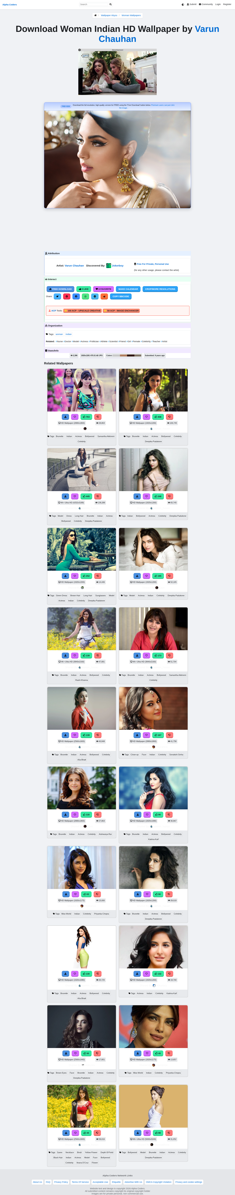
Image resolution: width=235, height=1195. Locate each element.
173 (159, 655)
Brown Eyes (61, 1073)
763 (87, 417)
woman (59, 334)
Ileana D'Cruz (82, 1163)
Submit (192, 4)
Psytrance (162, 746)
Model (76, 341)
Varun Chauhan (74, 265)
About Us (37, 1182)
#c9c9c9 (116, 355)
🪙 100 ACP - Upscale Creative (82, 310)
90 (159, 814)
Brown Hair (75, 596)
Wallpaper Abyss (109, 15)
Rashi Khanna (81, 680)
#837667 (137, 355)
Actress (84, 341)
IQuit (90, 428)
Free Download (61, 289)
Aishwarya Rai (105, 834)
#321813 (130, 355)
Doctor (67, 341)
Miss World (66, 914)
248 (159, 496)
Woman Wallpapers (131, 15)
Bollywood (89, 436)
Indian (69, 334)
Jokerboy (117, 265)
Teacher (156, 341)
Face (144, 755)
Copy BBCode (121, 296)
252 (87, 576)
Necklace (70, 1152)
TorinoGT (90, 587)
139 (87, 655)
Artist (164, 341)
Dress (69, 516)
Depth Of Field (107, 1152)
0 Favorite (104, 289)
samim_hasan (161, 428)
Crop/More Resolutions (160, 289)
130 (87, 974)
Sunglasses (100, 596)
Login (218, 4)
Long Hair (79, 516)
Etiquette (116, 1182)
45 (159, 1053)
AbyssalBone (161, 1144)
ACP (53, 310)
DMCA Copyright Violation (158, 1182)
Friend (122, 341)
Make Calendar (128, 289)
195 (159, 576)
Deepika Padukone (153, 441)
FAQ (48, 1182)
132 (159, 974)
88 (159, 1133)
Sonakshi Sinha (176, 755)
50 (87, 1053)
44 (87, 1133)
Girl (129, 341)
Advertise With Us (133, 1182)
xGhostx (90, 1065)
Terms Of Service (80, 1182)
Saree (59, 1152)
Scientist (113, 341)
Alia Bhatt (81, 760)
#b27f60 (123, 355)
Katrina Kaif (153, 839)
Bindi (79, 1152)
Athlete (103, 341)
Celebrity (146, 341)
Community (207, 4)
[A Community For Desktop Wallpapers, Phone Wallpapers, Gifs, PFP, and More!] (95, 15)
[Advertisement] (117, 229)
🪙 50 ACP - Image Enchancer (121, 310)
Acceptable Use (100, 1182)
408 (159, 417)
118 (87, 814)
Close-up (135, 755)
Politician (94, 341)
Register (227, 4)
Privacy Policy (61, 1182)
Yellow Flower (91, 1152)
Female (136, 341)
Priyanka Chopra (101, 914)
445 (87, 496)
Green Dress (61, 596)
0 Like (84, 289)
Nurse (59, 341)
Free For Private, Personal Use (153, 264)
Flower (95, 1163)
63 (87, 894)
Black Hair (58, 1158)
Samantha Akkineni (106, 436)
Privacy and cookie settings (188, 1182)
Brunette (59, 436)
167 (159, 735)
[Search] (111, 4)
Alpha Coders (9, 4)
